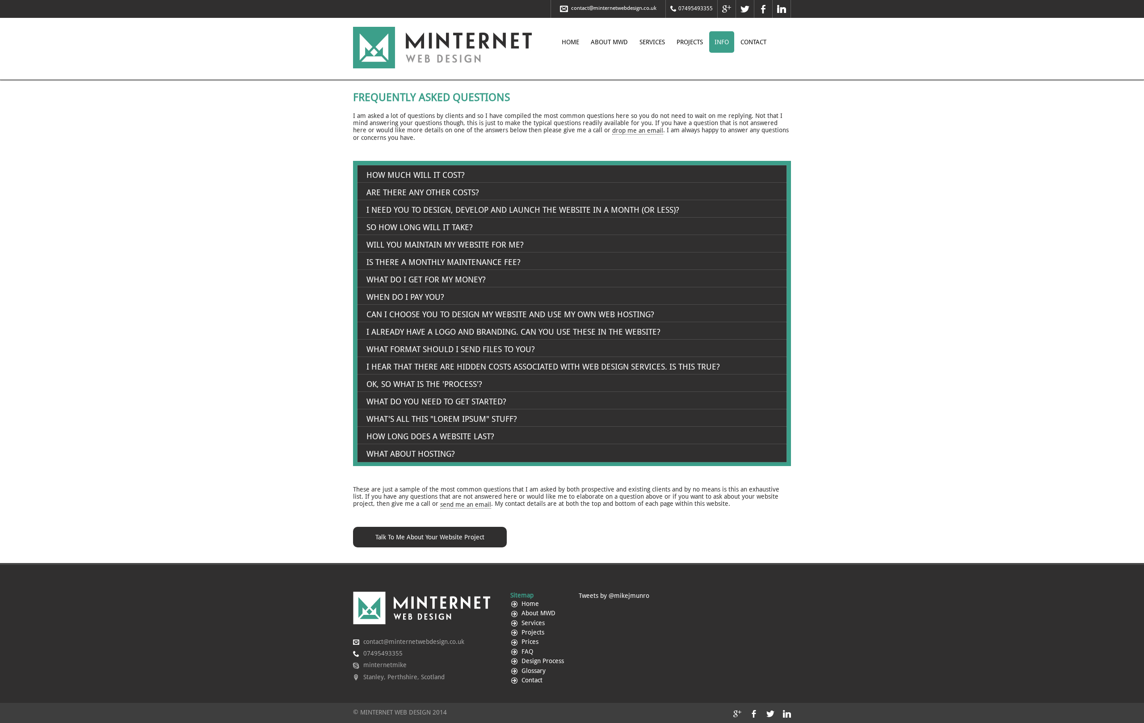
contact (753, 42)
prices (529, 641)
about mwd (609, 42)
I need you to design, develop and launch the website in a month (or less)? (522, 209)
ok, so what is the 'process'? (424, 384)
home (570, 42)
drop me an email (637, 130)
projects (690, 42)
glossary (533, 670)
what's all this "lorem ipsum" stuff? (441, 419)
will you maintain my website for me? (445, 244)
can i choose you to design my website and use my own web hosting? (510, 314)
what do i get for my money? (426, 279)
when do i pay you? (405, 297)
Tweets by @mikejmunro (614, 595)
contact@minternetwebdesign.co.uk (613, 8)
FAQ (526, 651)
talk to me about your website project (429, 537)
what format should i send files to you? (450, 349)
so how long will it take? (419, 227)
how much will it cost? (415, 175)
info (722, 42)
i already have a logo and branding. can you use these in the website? (513, 331)
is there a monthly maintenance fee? (443, 262)
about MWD (537, 613)
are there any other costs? (422, 192)
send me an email (465, 504)
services (652, 42)
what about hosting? (410, 453)
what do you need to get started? (436, 401)
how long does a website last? (430, 436)
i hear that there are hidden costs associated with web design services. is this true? (543, 366)
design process (542, 660)
